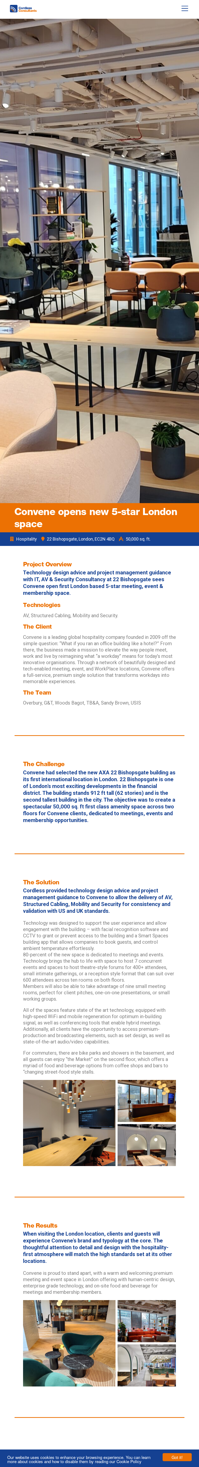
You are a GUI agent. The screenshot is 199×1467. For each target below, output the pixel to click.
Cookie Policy (128, 1461)
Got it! (177, 1457)
